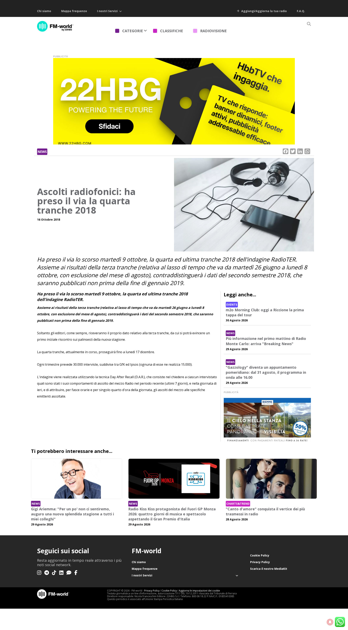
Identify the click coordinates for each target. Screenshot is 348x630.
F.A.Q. (301, 11)
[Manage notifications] (330, 622)
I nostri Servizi (107, 11)
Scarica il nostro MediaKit (268, 569)
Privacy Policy (260, 562)
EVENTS (231, 304)
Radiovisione (213, 30)
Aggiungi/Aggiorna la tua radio (263, 11)
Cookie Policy (259, 555)
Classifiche (171, 30)
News (42, 151)
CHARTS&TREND (238, 503)
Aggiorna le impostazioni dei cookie (199, 590)
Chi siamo (44, 11)
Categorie (132, 30)
